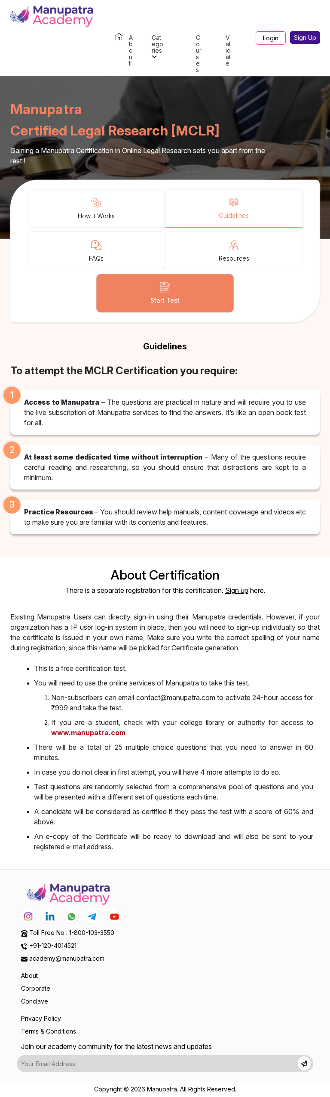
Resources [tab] (234, 258)
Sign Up (305, 37)
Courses (199, 53)
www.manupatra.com (88, 732)
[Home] (115, 37)
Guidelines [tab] (234, 215)
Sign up (236, 590)
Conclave (34, 1001)
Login (270, 38)
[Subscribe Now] (304, 1063)
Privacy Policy (41, 1018)
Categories (157, 44)
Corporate (35, 988)
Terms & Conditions (48, 1031)
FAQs (96, 258)
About (131, 50)
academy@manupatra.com (66, 958)
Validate (228, 50)
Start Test (165, 300)
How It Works (96, 215)
